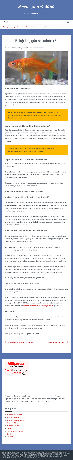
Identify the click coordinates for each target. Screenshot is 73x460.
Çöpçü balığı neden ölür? (56, 342)
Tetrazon (10, 437)
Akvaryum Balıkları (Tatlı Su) (19, 27)
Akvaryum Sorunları (13, 426)
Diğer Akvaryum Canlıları (15, 431)
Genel (9, 434)
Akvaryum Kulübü (36, 6)
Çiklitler (9, 428)
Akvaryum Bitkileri (13, 423)
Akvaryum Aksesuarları (14, 415)
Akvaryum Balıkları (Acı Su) (16, 417)
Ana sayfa (6, 27)
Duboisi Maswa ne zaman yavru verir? (21, 342)
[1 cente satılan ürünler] (17, 368)
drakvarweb (33, 48)
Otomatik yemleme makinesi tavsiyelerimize (38, 306)
